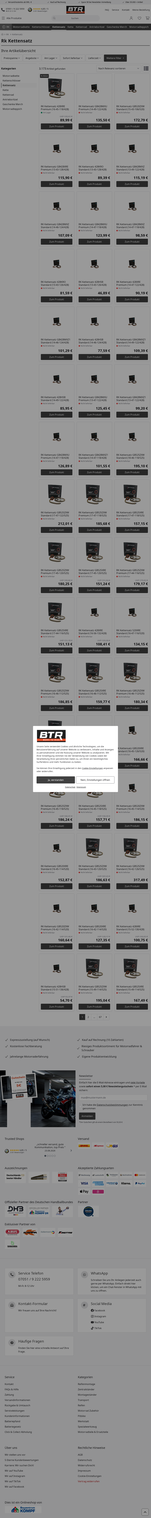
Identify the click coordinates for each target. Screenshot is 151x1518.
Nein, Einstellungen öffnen (95, 780)
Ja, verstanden (56, 780)
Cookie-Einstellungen (92, 768)
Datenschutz (70, 787)
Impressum (81, 787)
